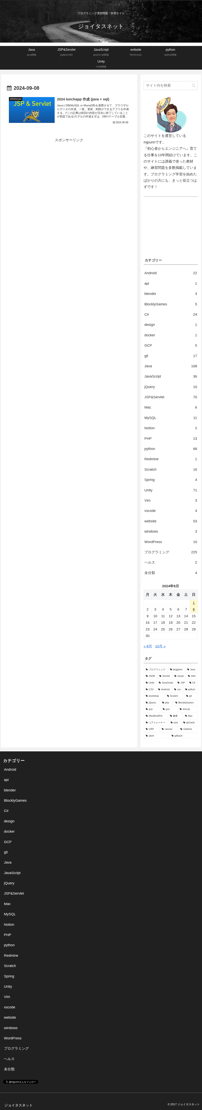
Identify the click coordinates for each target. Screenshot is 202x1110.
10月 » (160, 646)
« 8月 (148, 646)
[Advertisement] (69, 170)
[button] (193, 85)
